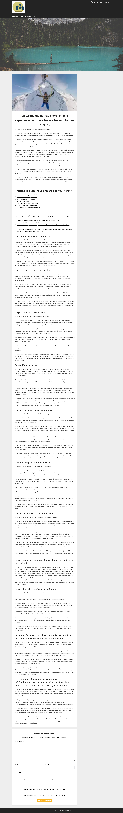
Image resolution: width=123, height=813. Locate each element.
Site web (18, 772)
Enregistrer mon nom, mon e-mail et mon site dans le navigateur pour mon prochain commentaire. (45, 779)
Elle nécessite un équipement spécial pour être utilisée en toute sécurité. (38, 221)
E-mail (48, 764)
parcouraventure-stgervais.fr (24, 16)
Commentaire (20, 741)
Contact (107, 2)
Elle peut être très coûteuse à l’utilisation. (29, 223)
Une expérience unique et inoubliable (27, 195)
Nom (17, 764)
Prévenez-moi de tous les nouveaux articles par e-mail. (45, 796)
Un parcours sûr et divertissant (26, 199)
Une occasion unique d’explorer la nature (28, 208)
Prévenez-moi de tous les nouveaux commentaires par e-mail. (45, 789)
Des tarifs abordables (23, 201)
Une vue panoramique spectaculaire (27, 197)
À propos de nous (96, 2)
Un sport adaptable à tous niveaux (27, 205)
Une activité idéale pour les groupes (27, 203)
